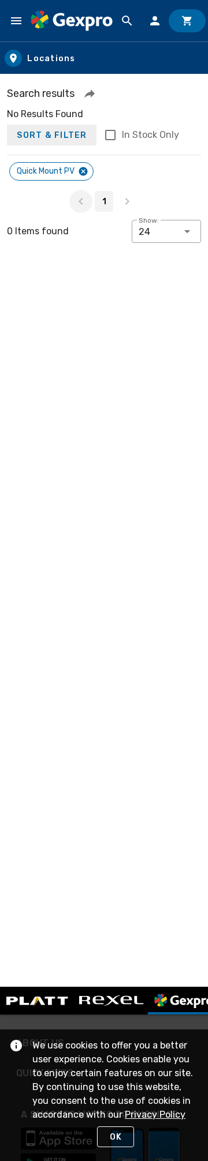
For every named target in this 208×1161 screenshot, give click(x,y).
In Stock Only (150, 134)
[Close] (83, 171)
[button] (89, 93)
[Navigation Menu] (16, 21)
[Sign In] (155, 21)
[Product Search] (127, 21)
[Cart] (187, 20)
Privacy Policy (155, 1114)
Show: (149, 220)
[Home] (71, 20)
